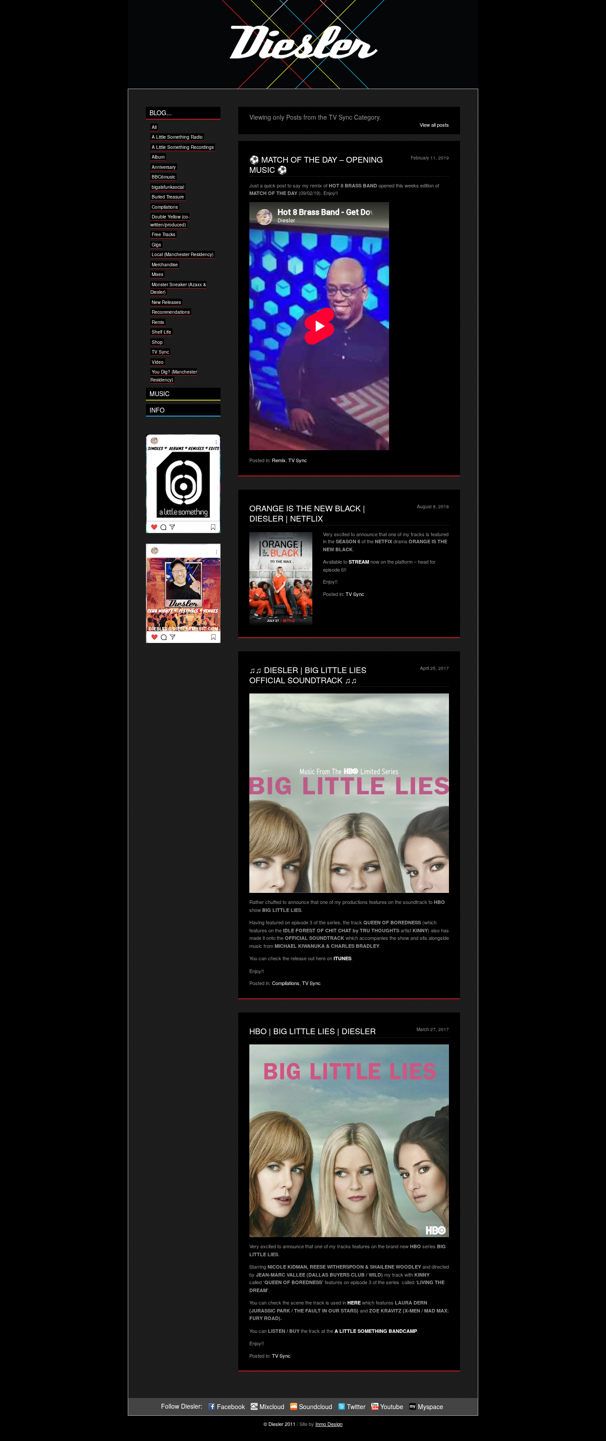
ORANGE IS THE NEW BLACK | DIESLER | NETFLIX (307, 513)
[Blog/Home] (303, 86)
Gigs (156, 244)
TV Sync (297, 459)
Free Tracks (163, 234)
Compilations (285, 982)
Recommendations (171, 312)
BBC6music (163, 177)
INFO (157, 409)
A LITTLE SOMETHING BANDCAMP (375, 1331)
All (154, 127)
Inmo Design (328, 1423)
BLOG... (161, 112)
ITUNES (342, 958)
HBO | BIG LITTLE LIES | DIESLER (312, 1030)
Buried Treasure (168, 197)
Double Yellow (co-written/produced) (169, 221)
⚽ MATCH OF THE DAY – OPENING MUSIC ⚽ (316, 164)
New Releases (166, 302)
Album (158, 157)
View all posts (434, 124)
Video (158, 362)
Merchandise (165, 264)
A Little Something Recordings (183, 147)
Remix (279, 459)
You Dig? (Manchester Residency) (173, 376)
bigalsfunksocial (168, 187)
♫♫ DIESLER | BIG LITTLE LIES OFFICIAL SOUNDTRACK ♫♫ (307, 674)
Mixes (157, 274)
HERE (354, 1302)
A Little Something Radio (177, 137)
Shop (157, 342)
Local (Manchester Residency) (182, 254)
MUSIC (159, 393)
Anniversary (164, 167)
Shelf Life (161, 332)
